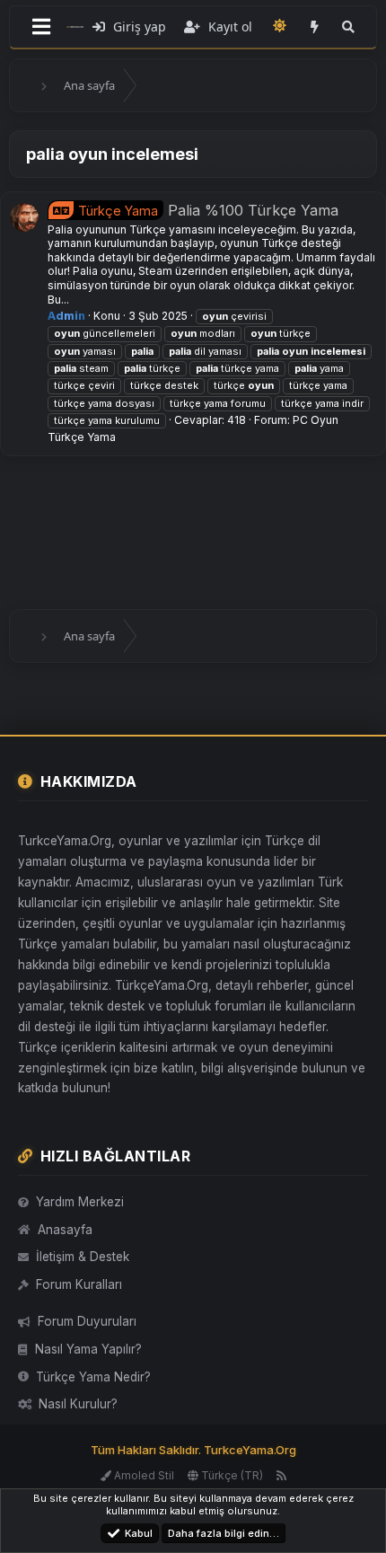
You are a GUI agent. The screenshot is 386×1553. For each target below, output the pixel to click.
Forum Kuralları (79, 1284)
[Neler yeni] (314, 27)
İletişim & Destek (82, 1256)
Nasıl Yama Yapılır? (88, 1349)
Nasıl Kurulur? (78, 1404)
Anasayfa (65, 1229)
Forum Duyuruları (87, 1321)
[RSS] (281, 1475)
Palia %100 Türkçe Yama (208, 210)
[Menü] (41, 27)
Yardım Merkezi (80, 1202)
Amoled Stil (142, 1475)
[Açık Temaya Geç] (279, 26)
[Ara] (348, 27)
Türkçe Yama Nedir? (93, 1377)
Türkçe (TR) (230, 1475)
